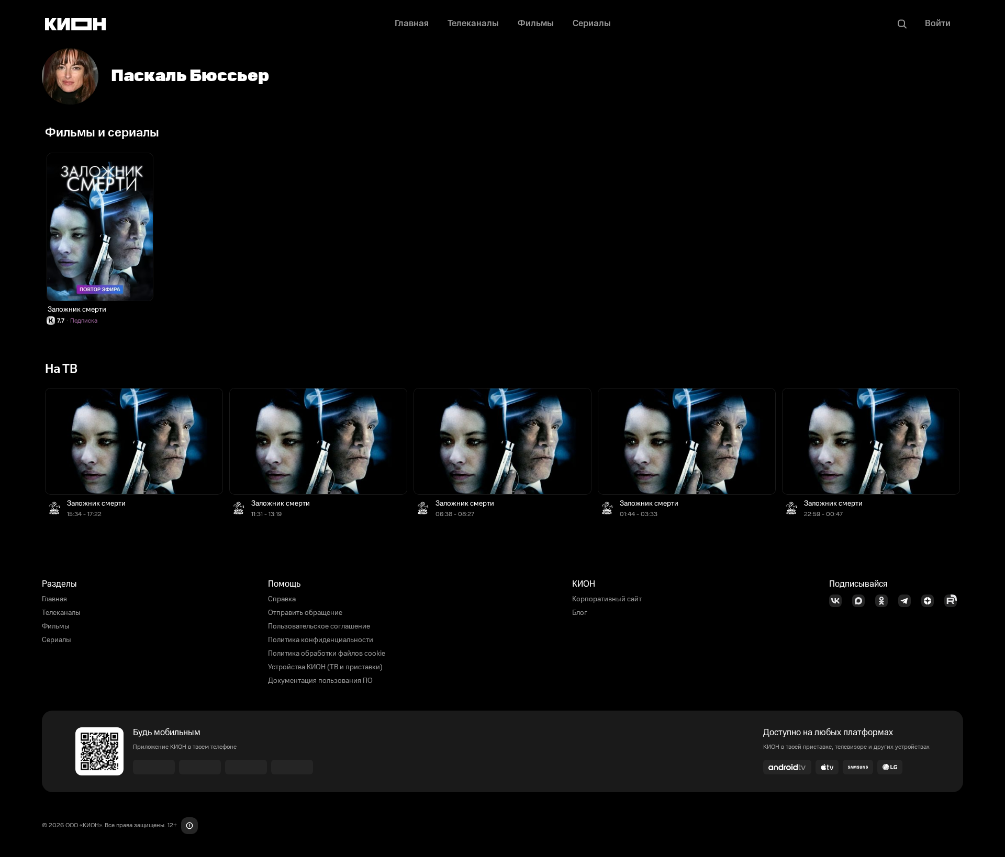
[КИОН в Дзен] (930, 601)
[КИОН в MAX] (861, 601)
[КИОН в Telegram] (907, 601)
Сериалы (56, 640)
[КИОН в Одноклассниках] (884, 601)
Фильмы (56, 626)
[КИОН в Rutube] (953, 601)
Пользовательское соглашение (319, 626)
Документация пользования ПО (320, 680)
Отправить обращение (305, 613)
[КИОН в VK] (838, 601)
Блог (579, 613)
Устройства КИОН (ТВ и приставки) (325, 667)
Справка (282, 599)
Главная (54, 599)
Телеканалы (61, 613)
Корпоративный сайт (607, 599)
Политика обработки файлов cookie (326, 653)
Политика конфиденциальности (320, 640)
